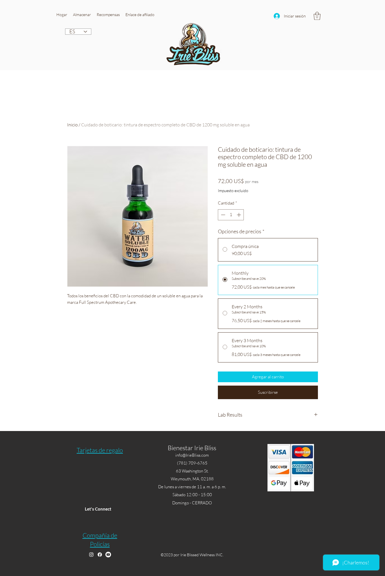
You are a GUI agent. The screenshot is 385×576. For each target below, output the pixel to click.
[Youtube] (108, 554)
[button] (82, 14)
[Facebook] (100, 554)
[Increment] (239, 215)
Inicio (72, 124)
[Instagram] (91, 554)
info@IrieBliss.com (192, 455)
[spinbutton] (231, 215)
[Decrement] (222, 215)
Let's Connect (98, 508)
